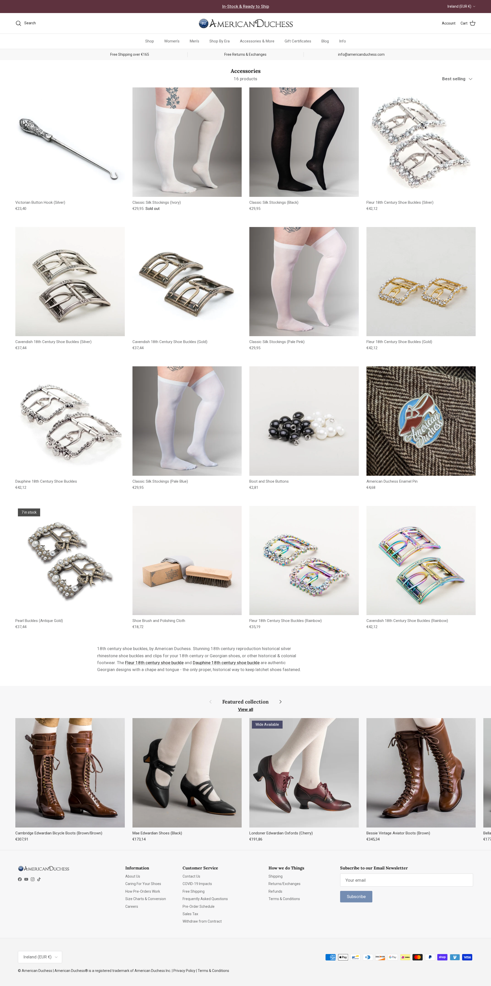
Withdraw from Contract (202, 921)
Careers (131, 906)
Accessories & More (257, 41)
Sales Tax (190, 914)
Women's (172, 41)
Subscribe (356, 896)
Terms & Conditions (284, 899)
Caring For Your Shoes (143, 884)
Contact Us (191, 876)
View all (245, 709)
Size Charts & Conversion (145, 899)
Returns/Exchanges (284, 884)
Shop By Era (219, 41)
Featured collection (245, 702)
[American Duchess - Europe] (245, 23)
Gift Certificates (298, 41)
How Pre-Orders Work (142, 891)
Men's (194, 41)
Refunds (275, 891)
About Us (132, 876)
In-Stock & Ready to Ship (245, 6)
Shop (149, 41)
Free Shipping (194, 891)
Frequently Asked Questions (205, 899)
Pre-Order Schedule (199, 906)
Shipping (276, 876)
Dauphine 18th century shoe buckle (226, 662)
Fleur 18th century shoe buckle (154, 662)
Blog (325, 41)
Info (342, 41)
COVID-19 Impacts (197, 884)
